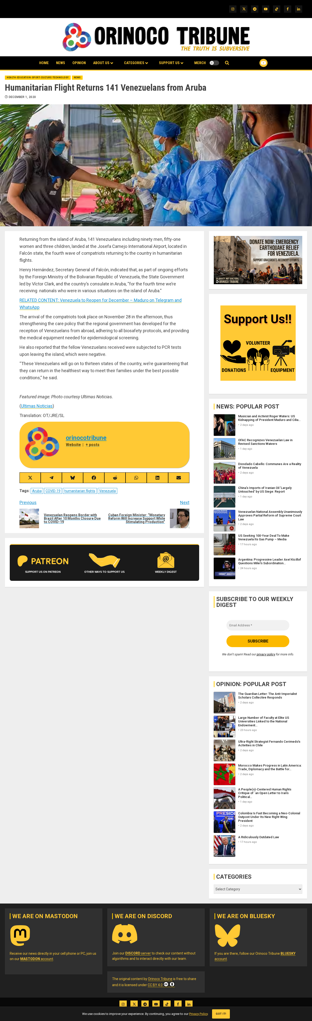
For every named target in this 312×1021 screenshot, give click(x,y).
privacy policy (266, 654)
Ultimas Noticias (37, 405)
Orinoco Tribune (160, 979)
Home (44, 63)
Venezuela (107, 491)
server (138, 953)
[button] (227, 63)
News (60, 63)
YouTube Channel (255, 63)
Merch (200, 63)
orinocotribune (86, 437)
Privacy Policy (198, 1014)
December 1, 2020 (22, 97)
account (36, 959)
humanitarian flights (79, 491)
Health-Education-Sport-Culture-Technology (38, 77)
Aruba (37, 491)
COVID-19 (53, 491)
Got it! (221, 1013)
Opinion (79, 63)
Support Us (169, 63)
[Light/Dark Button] (214, 62)
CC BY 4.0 (155, 985)
